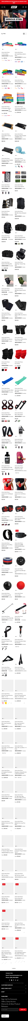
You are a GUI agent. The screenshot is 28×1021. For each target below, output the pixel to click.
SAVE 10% (20, 516)
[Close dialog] (26, 502)
